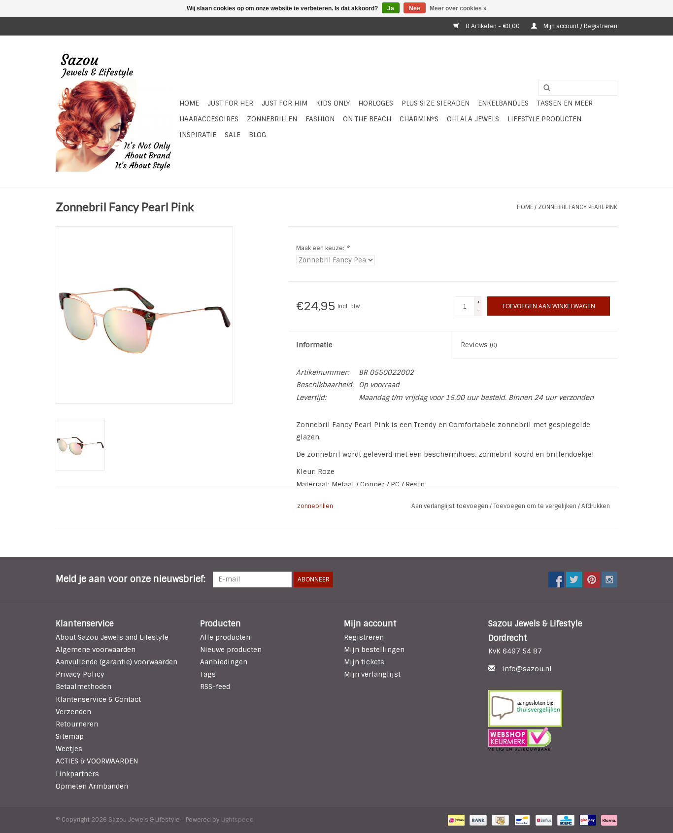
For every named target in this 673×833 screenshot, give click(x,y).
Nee (414, 8)
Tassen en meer (565, 103)
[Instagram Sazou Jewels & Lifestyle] (609, 579)
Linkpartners (77, 773)
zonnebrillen (315, 506)
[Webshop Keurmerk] (553, 739)
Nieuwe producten (231, 649)
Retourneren (77, 724)
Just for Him (284, 103)
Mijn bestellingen (374, 649)
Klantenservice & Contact (98, 699)
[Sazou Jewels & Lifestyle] (116, 111)
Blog (257, 134)
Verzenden (73, 711)
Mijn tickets (364, 661)
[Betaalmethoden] (455, 820)
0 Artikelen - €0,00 (492, 26)
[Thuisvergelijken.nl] (553, 708)
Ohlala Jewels (473, 118)
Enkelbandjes (503, 103)
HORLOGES (375, 103)
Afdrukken (595, 506)
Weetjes (69, 748)
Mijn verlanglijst (372, 674)
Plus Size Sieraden (436, 103)
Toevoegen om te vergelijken (535, 506)
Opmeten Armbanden (92, 786)
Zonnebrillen (272, 118)
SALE (232, 134)
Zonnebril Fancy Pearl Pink (577, 207)
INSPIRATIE (197, 134)
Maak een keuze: (322, 248)
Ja (390, 8)
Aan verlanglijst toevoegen (450, 506)
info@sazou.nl (527, 668)
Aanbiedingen (223, 661)
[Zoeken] (543, 88)
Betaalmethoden (83, 686)
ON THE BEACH (367, 118)
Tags (208, 674)
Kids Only (333, 103)
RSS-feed (215, 686)
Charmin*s (419, 118)
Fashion (320, 118)
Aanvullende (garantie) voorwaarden (116, 661)
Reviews (479, 344)
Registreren (364, 637)
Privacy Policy (80, 674)
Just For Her (230, 103)
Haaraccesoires (208, 118)
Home (189, 103)
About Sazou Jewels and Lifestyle (112, 637)
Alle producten (225, 637)
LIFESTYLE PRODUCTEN (544, 118)
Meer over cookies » (458, 8)
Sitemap (70, 736)
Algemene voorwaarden (95, 649)
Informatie (314, 344)
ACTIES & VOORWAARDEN (97, 761)
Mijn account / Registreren (579, 26)
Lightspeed (237, 820)
